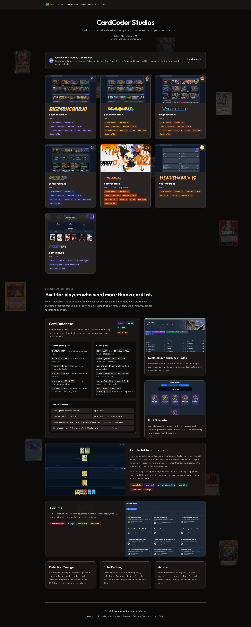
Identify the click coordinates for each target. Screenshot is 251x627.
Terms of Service (141, 616)
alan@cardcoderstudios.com (116, 616)
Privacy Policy (158, 616)
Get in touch (93, 616)
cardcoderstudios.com (78, 4)
